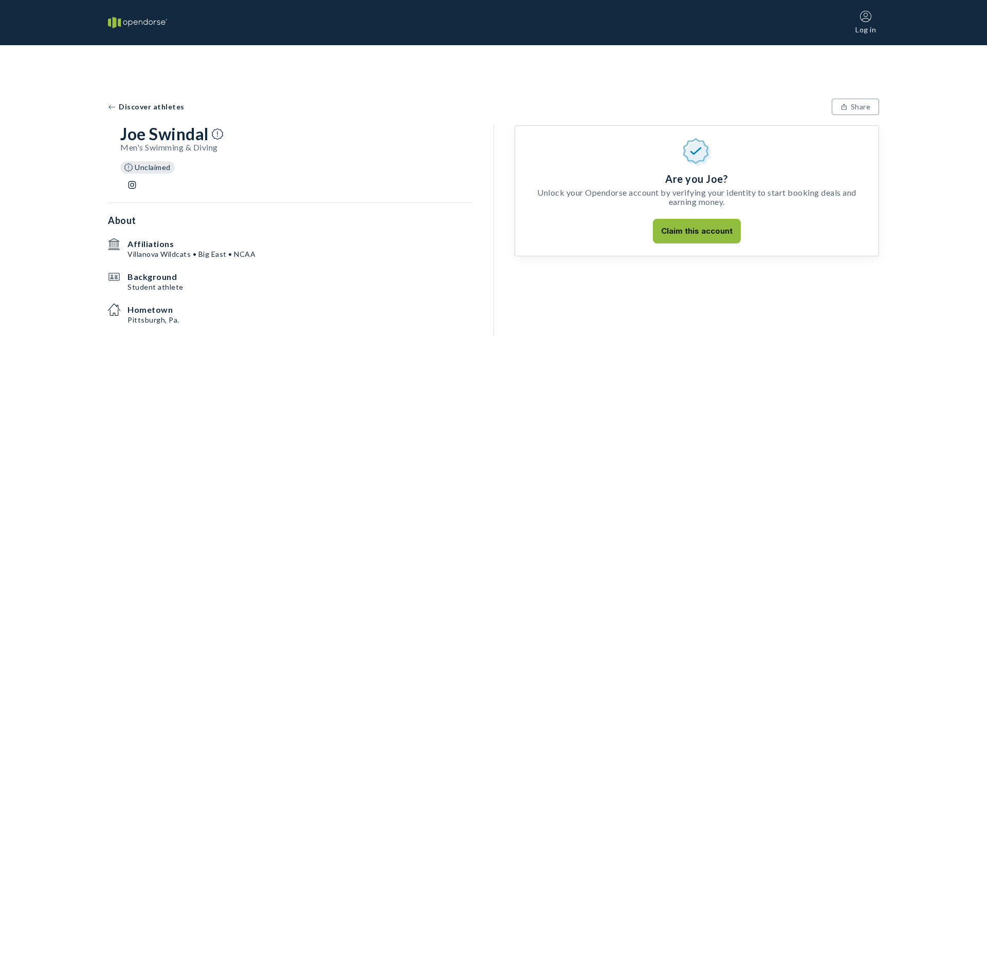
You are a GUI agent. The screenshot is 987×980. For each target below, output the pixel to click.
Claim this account (697, 231)
